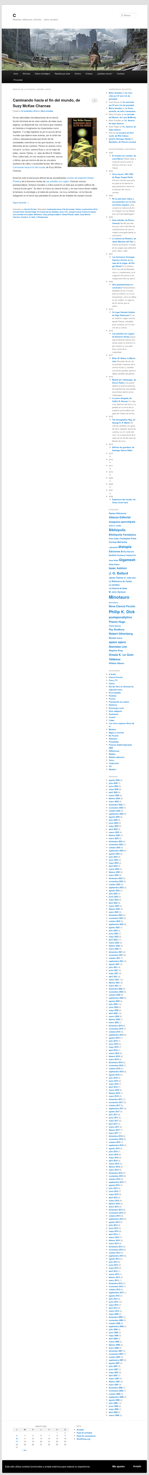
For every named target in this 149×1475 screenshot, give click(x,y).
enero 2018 (114, 1096)
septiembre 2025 (116, 813)
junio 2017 (113, 1117)
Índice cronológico (42, 73)
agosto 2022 (114, 927)
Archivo (78, 73)
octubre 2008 (114, 1323)
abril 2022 (113, 939)
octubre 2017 (114, 1105)
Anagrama (114, 521)
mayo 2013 (113, 1268)
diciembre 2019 (116, 1025)
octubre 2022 (114, 921)
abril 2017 (113, 1123)
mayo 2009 (113, 1314)
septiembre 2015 (116, 1182)
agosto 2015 (114, 1185)
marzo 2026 (114, 795)
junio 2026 (113, 786)
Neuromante (113, 602)
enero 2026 (114, 801)
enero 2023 (114, 912)
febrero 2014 (114, 1240)
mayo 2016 (113, 1157)
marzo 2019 (114, 1053)
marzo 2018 (114, 1090)
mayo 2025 (113, 826)
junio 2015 (113, 1191)
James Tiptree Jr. (117, 577)
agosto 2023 (114, 890)
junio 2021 (113, 970)
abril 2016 (113, 1160)
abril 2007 (113, 1375)
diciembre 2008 (116, 1317)
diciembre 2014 (116, 1209)
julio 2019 (113, 1040)
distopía (124, 546)
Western (112, 769)
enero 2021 (114, 985)
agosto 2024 (114, 853)
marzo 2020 (114, 1016)
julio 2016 (113, 1151)
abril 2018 (113, 1087)
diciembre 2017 (116, 1099)
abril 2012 (113, 1307)
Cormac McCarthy (118, 542)
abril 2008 (113, 1338)
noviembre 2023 (116, 881)
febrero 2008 (114, 1344)
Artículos (26, 73)
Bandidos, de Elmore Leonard (122, 141)
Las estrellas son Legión (23, 214)
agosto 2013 (114, 1258)
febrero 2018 (114, 1093)
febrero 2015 (114, 1203)
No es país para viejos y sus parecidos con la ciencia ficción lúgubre (124, 201)
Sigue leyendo (21, 202)
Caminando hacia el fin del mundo (60, 209)
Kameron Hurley (89, 212)
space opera (117, 642)
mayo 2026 (113, 789)
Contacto (121, 73)
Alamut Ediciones (117, 513)
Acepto (137, 1466)
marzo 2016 (114, 1163)
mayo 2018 (113, 1083)
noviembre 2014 (116, 1212)
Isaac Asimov (118, 568)
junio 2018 (113, 1080)
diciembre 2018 (116, 1062)
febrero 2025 (114, 835)
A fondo (112, 674)
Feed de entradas (84, 1432)
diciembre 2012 (116, 1283)
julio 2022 (113, 930)
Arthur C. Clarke (115, 525)
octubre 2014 (114, 1215)
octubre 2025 (114, 810)
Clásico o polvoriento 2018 (86, 209)
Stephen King (116, 650)
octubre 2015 (114, 1179)
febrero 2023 (114, 909)
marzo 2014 (114, 1237)
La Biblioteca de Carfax (120, 581)
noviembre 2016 (116, 1139)
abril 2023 (113, 902)
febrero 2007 (114, 1381)
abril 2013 (113, 1271)
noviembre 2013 (116, 1249)
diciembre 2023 (116, 878)
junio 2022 (113, 933)
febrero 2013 (114, 1277)
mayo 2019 (113, 1047)
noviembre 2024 (116, 844)
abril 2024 (113, 866)
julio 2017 (113, 1114)
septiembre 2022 (116, 924)
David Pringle (30, 212)
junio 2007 (113, 1369)
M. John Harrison (117, 591)
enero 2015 (114, 1206)
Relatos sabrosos (116, 757)
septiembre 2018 (116, 1071)
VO (110, 766)
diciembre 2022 (116, 915)
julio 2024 (113, 856)
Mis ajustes (118, 1466)
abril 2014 (113, 1234)
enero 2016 (114, 1169)
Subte (76, 214)
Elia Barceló (128, 551)
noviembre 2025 (116, 807)
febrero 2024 (114, 872)
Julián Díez (131, 577)
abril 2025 (113, 829)
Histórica (113, 704)
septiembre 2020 (116, 997)
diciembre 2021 (116, 952)
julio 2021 (113, 967)
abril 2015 (113, 1197)
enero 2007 (114, 1384)
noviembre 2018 (116, 1065)
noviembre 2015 (116, 1176)
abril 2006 (113, 1412)
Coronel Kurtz (18, 212)
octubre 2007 (114, 1357)
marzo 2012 (114, 1311)
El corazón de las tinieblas (48, 212)
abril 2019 (113, 1050)
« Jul (24, 1450)
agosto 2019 (114, 1037)
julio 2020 (113, 1004)
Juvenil (112, 717)
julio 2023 (113, 893)
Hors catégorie (115, 711)
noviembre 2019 (116, 1028)
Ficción (112, 698)
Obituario (113, 738)
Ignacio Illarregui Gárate (120, 138)
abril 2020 (113, 1013)
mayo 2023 (113, 899)
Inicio (16, 73)
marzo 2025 (114, 832)
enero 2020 (114, 1022)
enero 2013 (114, 1280)
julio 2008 (113, 1329)
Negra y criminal (116, 732)
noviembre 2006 (116, 1390)
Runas (112, 638)
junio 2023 (113, 896)
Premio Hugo (117, 622)
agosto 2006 (114, 1400)
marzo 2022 (114, 942)
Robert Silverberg (121, 634)
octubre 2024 (114, 847)
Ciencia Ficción (30, 209)
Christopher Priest (128, 538)
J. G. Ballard (118, 573)
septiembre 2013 (116, 1255)
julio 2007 (113, 1366)
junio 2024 (113, 859)
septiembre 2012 (116, 1292)
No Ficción (114, 735)
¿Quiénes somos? (104, 73)
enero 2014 (114, 1243)
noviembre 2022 (116, 918)
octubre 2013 (114, 1252)
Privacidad (18, 79)
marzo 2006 (114, 1415)
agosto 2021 (114, 964)
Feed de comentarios (86, 1435)
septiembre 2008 (116, 1326)
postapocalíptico (54, 214)
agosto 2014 (114, 1222)
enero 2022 (114, 948)
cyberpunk (113, 547)
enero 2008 (114, 1347)
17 (17, 1441)
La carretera (114, 584)
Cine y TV (113, 680)
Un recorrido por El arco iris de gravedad (121, 95)
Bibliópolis (117, 530)
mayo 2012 (113, 1304)
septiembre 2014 (116, 1218)
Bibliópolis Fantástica (122, 534)
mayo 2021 (113, 973)
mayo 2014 (113, 1231)
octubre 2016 (114, 1142)
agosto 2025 (114, 816)
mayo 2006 (113, 1409)
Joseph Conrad (75, 212)
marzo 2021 (114, 979)
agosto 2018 (114, 1074)
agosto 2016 (114, 1148)
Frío (66, 212)
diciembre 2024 (116, 841)
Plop (45, 214)
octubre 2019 (114, 1031)
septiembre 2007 (116, 1360)
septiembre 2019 (116, 1034)
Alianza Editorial (120, 517)
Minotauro (38, 214)
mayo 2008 (113, 1335)
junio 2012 (113, 1301)
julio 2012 (113, 1298)
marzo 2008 (114, 1341)
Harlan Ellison (114, 564)
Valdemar (115, 659)
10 (17, 1438)
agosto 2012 (114, 1295)
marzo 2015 (114, 1200)
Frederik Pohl (131, 555)
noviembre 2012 (116, 1286)
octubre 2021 (114, 958)
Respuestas (42, 217)
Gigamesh (127, 559)
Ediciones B (116, 551)
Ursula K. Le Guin (28, 217)
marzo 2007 (114, 1378)
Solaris (119, 638)
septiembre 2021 (116, 961)
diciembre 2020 (116, 988)
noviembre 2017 (116, 1102)
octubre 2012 (114, 1289)
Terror (111, 760)
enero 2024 (114, 875)
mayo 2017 (113, 1120)
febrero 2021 (114, 982)
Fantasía (112, 695)
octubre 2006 (114, 1393)
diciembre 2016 (116, 1136)
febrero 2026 (114, 798)
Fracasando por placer (119, 701)
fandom (112, 555)
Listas (111, 720)
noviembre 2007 (116, 1354)
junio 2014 (113, 1228)
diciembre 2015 (116, 1173)
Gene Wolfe (113, 560)
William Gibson (116, 663)
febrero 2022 (114, 945)
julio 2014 (113, 1225)
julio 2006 (113, 1403)
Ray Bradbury (116, 629)
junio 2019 (113, 1044)
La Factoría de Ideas (118, 588)
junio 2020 (113, 1007)
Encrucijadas (115, 692)
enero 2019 (114, 1059)
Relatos (112, 754)
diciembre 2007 (116, 1350)
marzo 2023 (114, 905)
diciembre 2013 (116, 1246)
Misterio (112, 729)
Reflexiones (114, 750)
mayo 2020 (113, 1010)
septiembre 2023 (116, 887)
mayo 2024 (113, 862)
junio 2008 (113, 1332)
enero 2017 (114, 1133)
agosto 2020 (114, 1001)
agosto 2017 (114, 1111)
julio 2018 (113, 1077)
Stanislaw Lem (118, 647)
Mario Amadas (47, 111)
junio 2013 (113, 1264)
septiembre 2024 (116, 850)
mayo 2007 (113, 1372)
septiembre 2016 (116, 1145)
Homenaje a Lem (116, 708)
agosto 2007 (114, 1363)
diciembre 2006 (116, 1387)
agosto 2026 (114, 780)
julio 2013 (113, 1261)
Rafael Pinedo (68, 214)
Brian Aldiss (114, 538)
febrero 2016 (114, 1166)
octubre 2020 (114, 994)
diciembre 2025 (116, 804)
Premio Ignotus (115, 626)
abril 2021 (113, 976)
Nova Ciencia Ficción (122, 606)
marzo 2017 (114, 1126)
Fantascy (121, 555)
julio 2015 (113, 1188)
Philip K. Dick (122, 611)
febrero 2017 (114, 1130)
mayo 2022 (113, 936)
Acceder (80, 1429)
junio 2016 (113, 1154)
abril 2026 (113, 792)
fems (62, 212)
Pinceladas (114, 741)
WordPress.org (83, 1439)
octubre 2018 (114, 1068)
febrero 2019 (114, 1056)
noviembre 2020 (116, 991)
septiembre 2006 (116, 1397)
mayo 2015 (113, 1194)
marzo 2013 (114, 1274)
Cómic (112, 683)
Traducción (114, 763)
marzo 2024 (114, 869)
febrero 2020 (114, 1019)
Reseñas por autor (62, 73)
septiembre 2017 (116, 1108)
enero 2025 (114, 838)
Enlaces (89, 73)
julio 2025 (113, 819)
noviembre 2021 (116, 955)
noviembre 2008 (116, 1320)
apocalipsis (128, 521)
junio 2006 (113, 1406)
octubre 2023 (114, 884)
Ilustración (113, 714)
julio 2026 (113, 783)
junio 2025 (113, 823)
